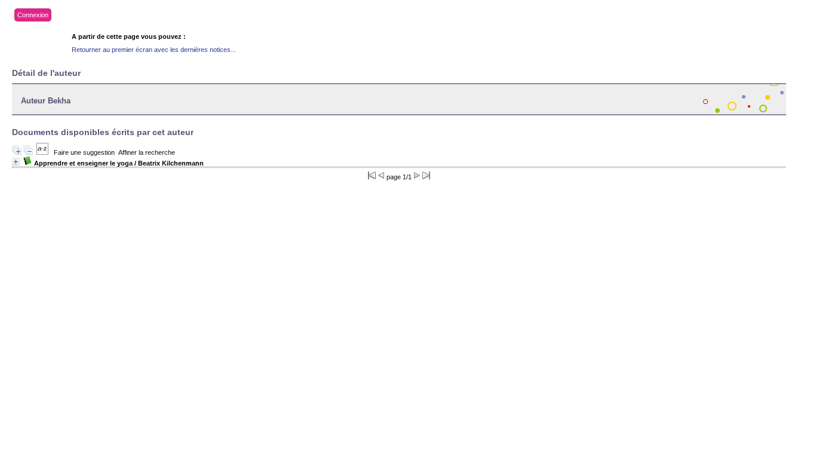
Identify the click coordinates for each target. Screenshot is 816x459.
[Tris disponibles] (42, 152)
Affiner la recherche (146, 152)
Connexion (32, 15)
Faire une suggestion (84, 152)
